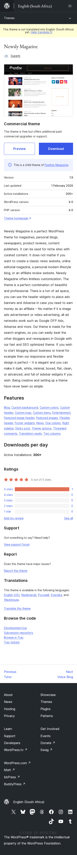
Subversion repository (18, 632)
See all (68, 518)
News (40, 423)
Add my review (13, 518)
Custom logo (23, 412)
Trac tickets (12, 642)
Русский (43, 595)
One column (53, 423)
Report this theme (15, 570)
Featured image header (19, 417)
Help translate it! (41, 32)
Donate (47, 743)
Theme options (42, 428)
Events (45, 736)
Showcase (48, 695)
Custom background (24, 407)
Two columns (52, 433)
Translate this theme (17, 608)
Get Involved (49, 729)
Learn (8, 729)
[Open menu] (70, 6)
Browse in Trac (13, 637)
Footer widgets (25, 423)
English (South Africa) (28, 802)
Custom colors (49, 407)
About (8, 695)
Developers (12, 743)
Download (56, 149)
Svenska (56, 595)
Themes (9, 18)
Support (9, 736)
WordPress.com (17, 763)
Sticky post (22, 428)
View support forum (17, 544)
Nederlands (29, 595)
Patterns (46, 716)
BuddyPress (14, 784)
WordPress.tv (15, 750)
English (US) (12, 595)
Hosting (9, 709)
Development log (15, 628)
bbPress (12, 777)
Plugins (45, 709)
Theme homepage (16, 218)
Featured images (47, 417)
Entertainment (61, 412)
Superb (15, 55)
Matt (9, 770)
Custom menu (42, 412)
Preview (19, 149)
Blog (7, 407)
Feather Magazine (56, 165)
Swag (46, 750)
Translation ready (30, 433)
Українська (11, 599)
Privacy (9, 716)
